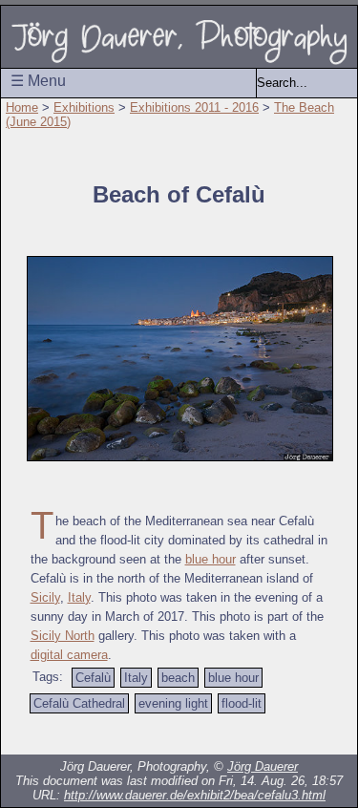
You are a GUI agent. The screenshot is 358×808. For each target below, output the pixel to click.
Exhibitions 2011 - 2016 (194, 107)
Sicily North (63, 635)
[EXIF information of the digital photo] (313, 735)
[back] (84, 735)
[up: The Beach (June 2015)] (122, 735)
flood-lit (241, 703)
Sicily (45, 597)
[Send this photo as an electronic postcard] (236, 735)
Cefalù (93, 677)
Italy (79, 597)
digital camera (69, 655)
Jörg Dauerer (262, 766)
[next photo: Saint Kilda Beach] (338, 153)
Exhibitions (84, 107)
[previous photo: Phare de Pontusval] (46, 735)
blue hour (210, 559)
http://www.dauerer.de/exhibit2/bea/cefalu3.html (195, 795)
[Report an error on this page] (198, 735)
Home (22, 107)
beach (178, 677)
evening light (173, 703)
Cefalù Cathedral (79, 703)
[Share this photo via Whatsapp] (275, 735)
